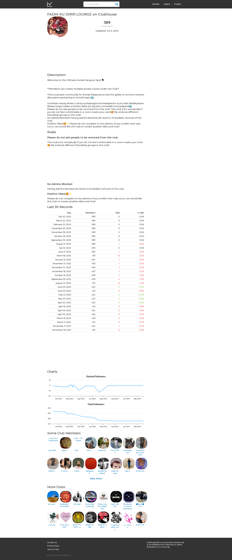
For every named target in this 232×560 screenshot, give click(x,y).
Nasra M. (102, 450)
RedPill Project (102, 526)
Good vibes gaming (89, 505)
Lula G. (127, 471)
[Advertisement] (96, 56)
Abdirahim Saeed (102, 472)
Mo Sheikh (115, 451)
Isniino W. (140, 471)
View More (96, 478)
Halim (77, 471)
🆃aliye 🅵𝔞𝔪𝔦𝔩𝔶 (140, 505)
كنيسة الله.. (52, 504)
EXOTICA (140, 525)
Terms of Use (53, 549)
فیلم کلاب (51, 525)
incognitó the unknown (140, 452)
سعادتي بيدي (127, 526)
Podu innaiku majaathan (102, 506)
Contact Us (52, 542)
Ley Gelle (52, 450)
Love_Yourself (64, 526)
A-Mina (64, 471)
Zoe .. (77, 450)
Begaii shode (90, 526)
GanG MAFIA (115, 505)
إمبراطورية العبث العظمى (114, 527)
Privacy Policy (53, 546)
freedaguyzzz (127, 451)
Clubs (177, 4)
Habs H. (51, 471)
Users (167, 4)
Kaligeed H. (89, 472)
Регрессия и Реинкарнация (127, 506)
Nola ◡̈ (90, 450)
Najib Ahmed (115, 472)
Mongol (77, 504)
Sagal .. (64, 450)
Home (155, 4)
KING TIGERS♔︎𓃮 (77, 526)
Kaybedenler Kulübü (64, 505)
